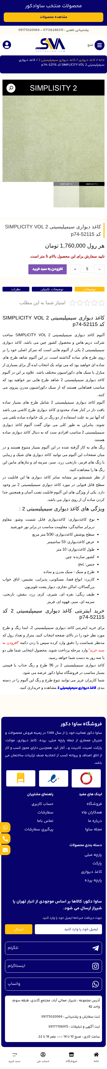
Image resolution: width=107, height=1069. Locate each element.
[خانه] (96, 1054)
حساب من (43, 1061)
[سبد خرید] (14, 1054)
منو (90, 45)
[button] (10, 88)
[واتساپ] (95, 984)
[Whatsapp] (5, 827)
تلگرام (13, 948)
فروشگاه (71, 1061)
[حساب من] (43, 1054)
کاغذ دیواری (87, 60)
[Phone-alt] (5, 838)
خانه (102, 60)
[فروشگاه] (71, 1054)
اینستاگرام (16, 966)
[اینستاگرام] (95, 966)
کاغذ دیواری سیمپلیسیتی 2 (57, 60)
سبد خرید (14, 1061)
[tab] (90, 289)
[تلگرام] (95, 948)
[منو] (100, 45)
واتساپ (14, 984)
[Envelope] (5, 850)
